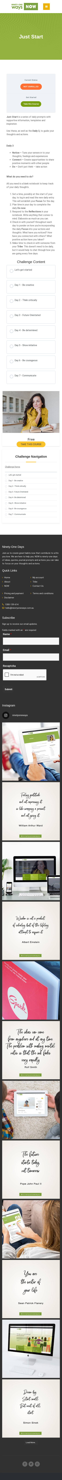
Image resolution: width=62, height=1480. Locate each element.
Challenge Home (12, 467)
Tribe (35, 581)
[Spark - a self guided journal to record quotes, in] (31, 990)
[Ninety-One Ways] (24, 6)
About (7, 581)
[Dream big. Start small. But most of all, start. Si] (31, 1408)
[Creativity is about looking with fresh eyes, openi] (31, 1110)
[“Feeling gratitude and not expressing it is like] (31, 811)
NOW (6, 586)
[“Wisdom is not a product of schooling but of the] (31, 931)
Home (7, 577)
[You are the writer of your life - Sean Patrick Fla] (31, 1289)
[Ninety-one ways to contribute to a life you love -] (31, 871)
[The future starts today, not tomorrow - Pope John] (31, 1169)
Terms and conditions (43, 593)
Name (7, 634)
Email (7, 650)
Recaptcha (9, 665)
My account (38, 577)
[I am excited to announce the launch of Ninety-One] (31, 1229)
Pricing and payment (14, 593)
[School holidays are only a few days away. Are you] (31, 751)
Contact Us (38, 586)
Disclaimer (9, 597)
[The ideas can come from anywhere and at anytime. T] (31, 1050)
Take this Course (31, 104)
